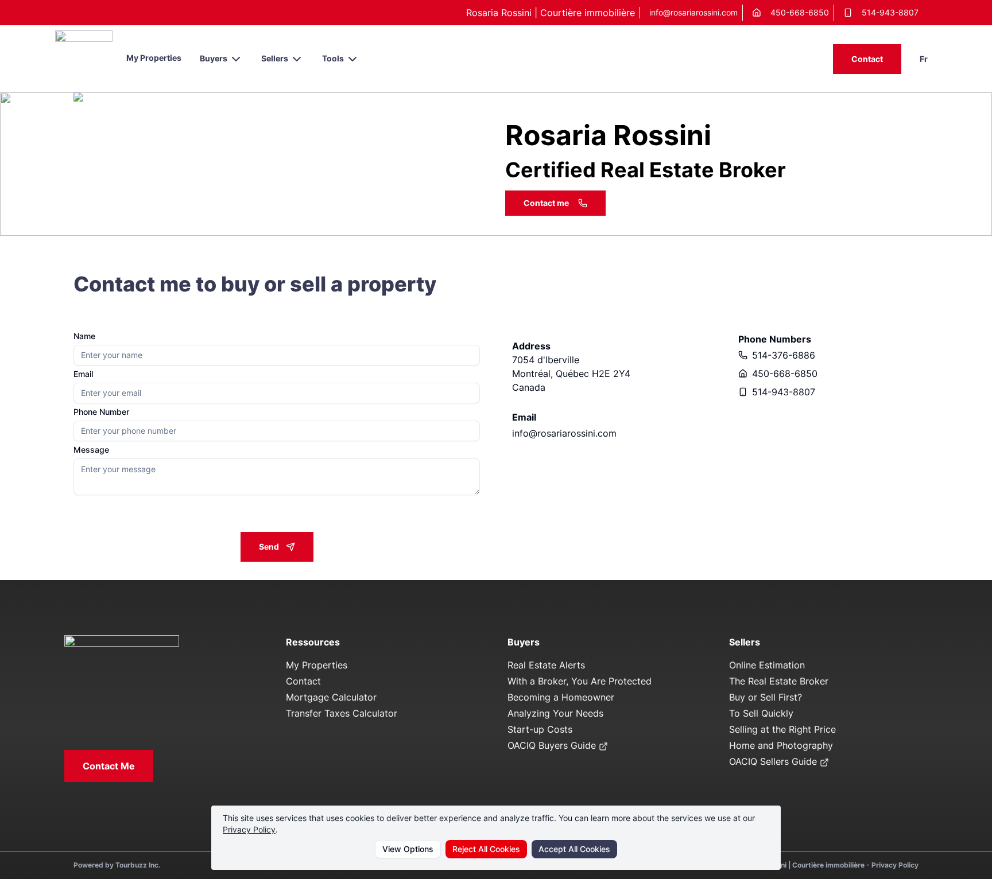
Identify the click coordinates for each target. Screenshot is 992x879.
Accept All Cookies (574, 849)
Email (83, 374)
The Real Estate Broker (778, 681)
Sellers (274, 58)
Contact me (546, 203)
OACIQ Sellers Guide (774, 761)
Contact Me (109, 766)
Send (269, 546)
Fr (924, 59)
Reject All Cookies (486, 849)
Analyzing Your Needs (555, 713)
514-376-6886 (783, 355)
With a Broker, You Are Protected (579, 681)
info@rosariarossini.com (693, 12)
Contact (867, 59)
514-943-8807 (890, 12)
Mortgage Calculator (331, 697)
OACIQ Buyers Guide (553, 745)
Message (91, 450)
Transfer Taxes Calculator (341, 713)
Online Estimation (767, 665)
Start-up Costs (539, 729)
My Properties (153, 58)
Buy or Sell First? (765, 697)
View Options (407, 849)
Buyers (213, 58)
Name (84, 336)
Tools (333, 58)
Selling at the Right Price (782, 729)
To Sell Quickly (761, 713)
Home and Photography (781, 745)
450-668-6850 (799, 12)
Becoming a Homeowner (560, 697)
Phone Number (101, 412)
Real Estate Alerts (546, 665)
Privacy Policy (249, 829)
